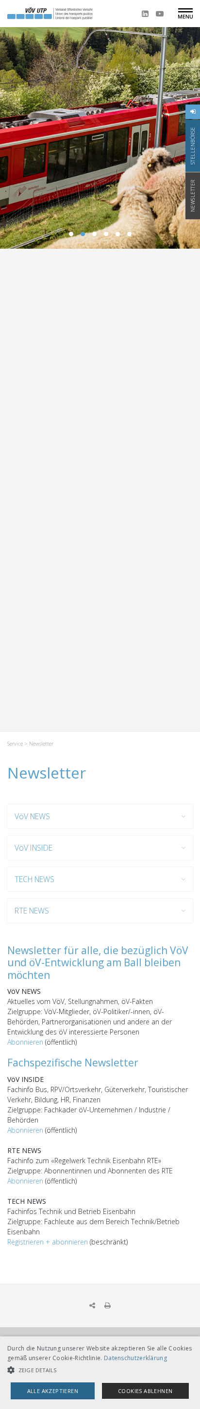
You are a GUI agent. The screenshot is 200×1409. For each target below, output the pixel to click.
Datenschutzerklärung (135, 1358)
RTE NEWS (32, 910)
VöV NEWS (32, 816)
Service (15, 743)
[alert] (100, 1372)
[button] (100, 1370)
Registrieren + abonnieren (47, 1241)
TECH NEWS (34, 879)
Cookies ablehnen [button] (145, 1390)
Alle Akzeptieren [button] (52, 1390)
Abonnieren (26, 1042)
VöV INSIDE (33, 847)
